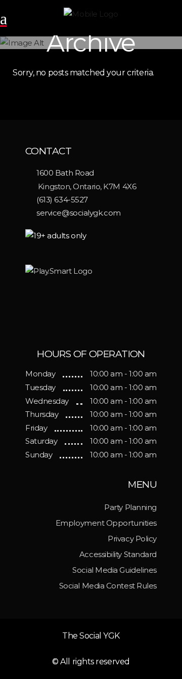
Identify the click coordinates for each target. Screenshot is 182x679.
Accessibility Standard (118, 554)
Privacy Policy (132, 538)
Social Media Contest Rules (108, 585)
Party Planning (130, 507)
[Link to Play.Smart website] (91, 299)
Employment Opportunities (106, 523)
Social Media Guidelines (114, 570)
